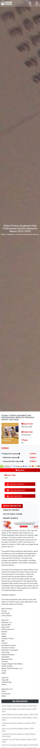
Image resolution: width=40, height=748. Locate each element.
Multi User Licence (10, 457)
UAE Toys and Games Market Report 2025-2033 (20, 745)
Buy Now (20, 470)
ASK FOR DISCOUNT (17, 490)
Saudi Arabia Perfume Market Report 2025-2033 (20, 714)
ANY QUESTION (15, 496)
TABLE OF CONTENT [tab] (11, 510)
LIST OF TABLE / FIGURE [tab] (12, 514)
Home (3, 234)
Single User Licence (10, 454)
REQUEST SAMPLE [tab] (10, 518)
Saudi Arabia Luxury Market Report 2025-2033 (19, 706)
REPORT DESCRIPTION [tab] (12, 506)
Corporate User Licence (12, 461)
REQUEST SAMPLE (16, 484)
